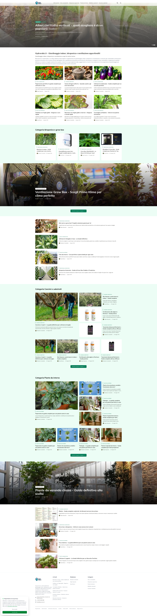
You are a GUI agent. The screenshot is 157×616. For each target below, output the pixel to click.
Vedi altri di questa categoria (78, 210)
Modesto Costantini (39, 198)
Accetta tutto (14, 612)
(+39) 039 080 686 (40, 600)
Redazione (73, 577)
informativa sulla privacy (12, 606)
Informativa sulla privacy (52, 608)
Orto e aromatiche (64, 3)
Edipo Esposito (73, 581)
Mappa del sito (80, 608)
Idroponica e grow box (74, 3)
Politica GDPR (65, 608)
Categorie (90, 577)
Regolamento (37, 608)
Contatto (60, 608)
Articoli (55, 577)
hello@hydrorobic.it (41, 602)
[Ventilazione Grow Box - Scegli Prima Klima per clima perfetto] (78, 184)
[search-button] (117, 3)
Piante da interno (84, 3)
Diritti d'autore (44, 608)
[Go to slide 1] (152, 45)
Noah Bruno (37, 36)
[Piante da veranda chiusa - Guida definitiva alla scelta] (78, 482)
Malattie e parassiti (93, 3)
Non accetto (14, 609)
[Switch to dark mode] (121, 3)
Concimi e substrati (103, 3)
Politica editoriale (72, 608)
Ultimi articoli (56, 3)
